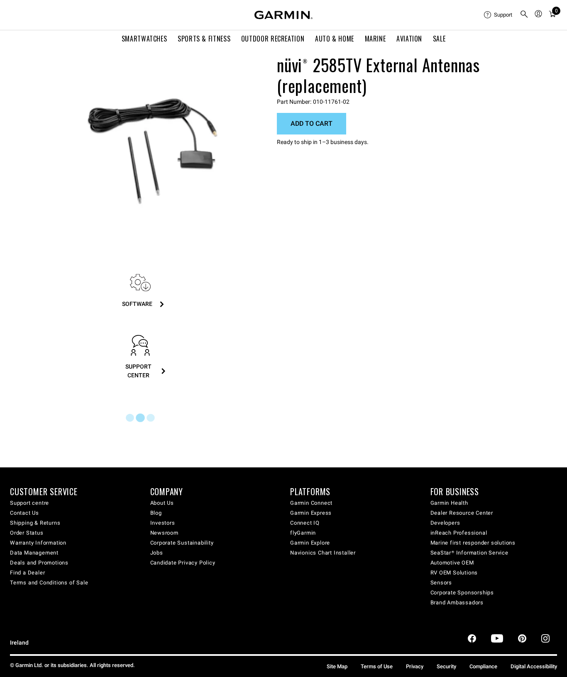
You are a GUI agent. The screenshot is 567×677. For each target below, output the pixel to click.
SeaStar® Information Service (469, 553)
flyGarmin (303, 533)
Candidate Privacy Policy (182, 563)
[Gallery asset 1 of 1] (152, 146)
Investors (162, 523)
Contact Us (24, 513)
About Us (162, 503)
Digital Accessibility (534, 666)
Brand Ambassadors (457, 602)
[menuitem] (498, 15)
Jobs (156, 553)
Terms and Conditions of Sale (49, 582)
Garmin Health (449, 503)
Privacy (414, 666)
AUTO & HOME (334, 39)
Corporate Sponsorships (462, 592)
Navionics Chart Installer (323, 553)
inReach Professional (458, 533)
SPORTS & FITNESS (204, 39)
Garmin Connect (311, 503)
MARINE (375, 39)
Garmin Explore (310, 543)
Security (446, 666)
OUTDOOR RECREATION (273, 39)
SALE (439, 39)
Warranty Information (38, 543)
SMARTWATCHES (144, 39)
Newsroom (164, 533)
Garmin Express (311, 513)
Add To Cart (311, 123)
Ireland (19, 642)
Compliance (483, 666)
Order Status (27, 533)
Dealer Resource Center (462, 513)
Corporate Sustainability (182, 543)
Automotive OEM (452, 563)
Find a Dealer (27, 572)
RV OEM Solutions (454, 572)
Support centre (29, 503)
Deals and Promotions (39, 563)
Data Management (34, 553)
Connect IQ (305, 523)
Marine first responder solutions (473, 543)
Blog (156, 513)
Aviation (409, 39)
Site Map (337, 666)
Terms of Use (377, 666)
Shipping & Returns (35, 523)
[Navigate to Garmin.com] (283, 15)
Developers (445, 523)
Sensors (441, 582)
